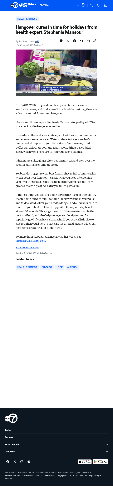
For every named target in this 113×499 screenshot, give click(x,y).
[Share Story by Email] (88, 40)
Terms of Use (87, 473)
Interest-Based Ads (12, 476)
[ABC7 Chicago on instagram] (22, 462)
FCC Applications (48, 476)
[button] (6, 5)
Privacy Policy (10, 473)
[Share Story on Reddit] (74, 40)
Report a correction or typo (27, 247)
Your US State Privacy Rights (69, 473)
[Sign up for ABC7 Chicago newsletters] (29, 462)
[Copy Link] (94, 40)
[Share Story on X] (67, 40)
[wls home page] (11, 418)
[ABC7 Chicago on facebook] (8, 462)
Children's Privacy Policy (45, 473)
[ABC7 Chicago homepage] (23, 5)
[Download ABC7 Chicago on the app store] (85, 461)
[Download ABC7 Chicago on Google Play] (100, 461)
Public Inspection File (30, 476)
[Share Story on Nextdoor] (81, 40)
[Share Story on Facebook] (61, 40)
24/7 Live (44, 5)
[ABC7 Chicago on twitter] (15, 462)
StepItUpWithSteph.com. (31, 240)
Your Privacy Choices (26, 473)
